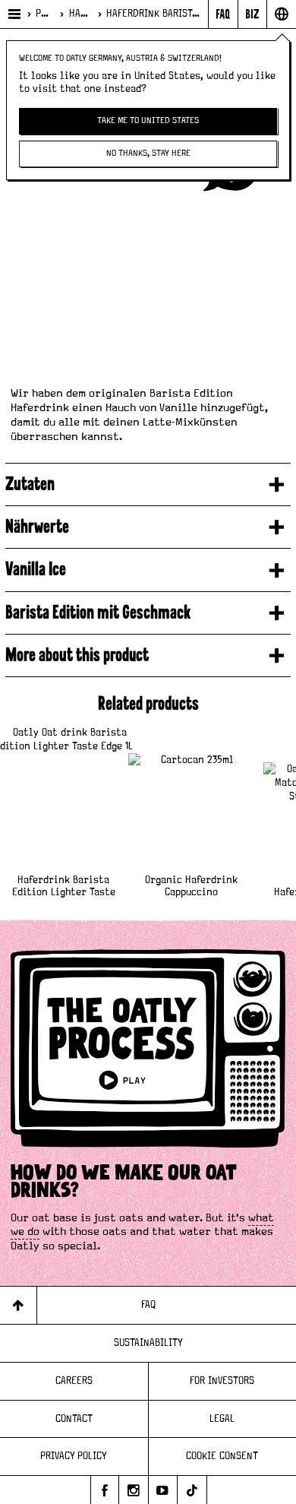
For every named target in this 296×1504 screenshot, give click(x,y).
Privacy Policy (73, 1456)
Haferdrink (79, 13)
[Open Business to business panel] (252, 14)
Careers (74, 1381)
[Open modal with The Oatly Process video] (148, 1056)
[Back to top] (18, 1305)
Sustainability (148, 1343)
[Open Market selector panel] (281, 14)
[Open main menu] (13, 14)
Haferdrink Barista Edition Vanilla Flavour (153, 13)
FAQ (148, 1305)
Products (44, 13)
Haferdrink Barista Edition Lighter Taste (63, 886)
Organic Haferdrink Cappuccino (191, 886)
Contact (74, 1419)
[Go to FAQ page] (223, 14)
